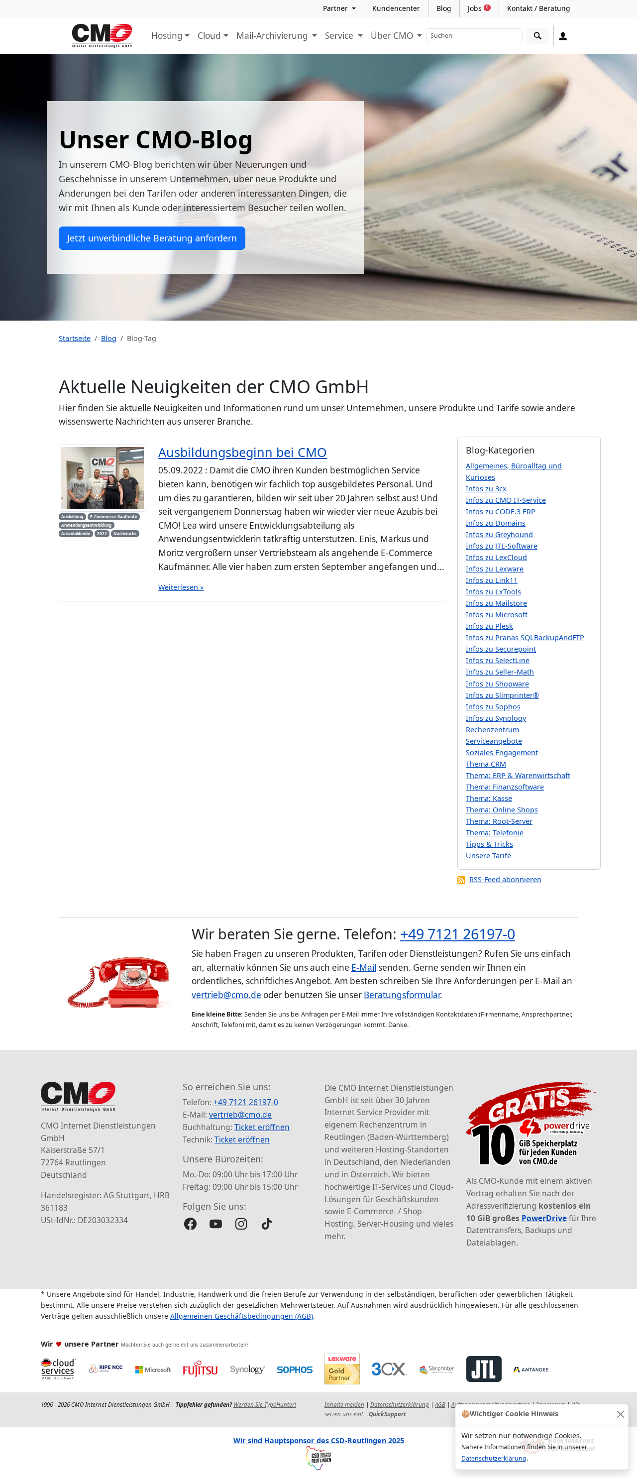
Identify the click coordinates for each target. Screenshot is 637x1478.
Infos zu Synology (496, 718)
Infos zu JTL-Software (501, 546)
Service (340, 35)
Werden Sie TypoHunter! (264, 1404)
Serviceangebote (494, 741)
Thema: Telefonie (495, 832)
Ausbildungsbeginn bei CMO (242, 452)
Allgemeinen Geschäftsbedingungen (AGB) (241, 1316)
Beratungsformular (402, 995)
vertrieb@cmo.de (226, 995)
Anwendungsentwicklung (86, 525)
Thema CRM (486, 764)
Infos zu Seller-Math (500, 672)
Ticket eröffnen (262, 1127)
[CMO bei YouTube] (215, 1224)
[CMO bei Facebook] (190, 1224)
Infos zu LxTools (493, 591)
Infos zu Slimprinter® (502, 695)
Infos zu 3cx (486, 488)
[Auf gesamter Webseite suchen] (537, 36)
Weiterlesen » (181, 587)
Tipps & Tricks (489, 844)
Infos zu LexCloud (496, 557)
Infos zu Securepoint (501, 649)
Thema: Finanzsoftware (505, 787)
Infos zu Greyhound (499, 534)
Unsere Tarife (488, 855)
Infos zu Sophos (493, 706)
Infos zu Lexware (495, 568)
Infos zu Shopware (497, 683)
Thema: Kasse (489, 798)
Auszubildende (75, 533)
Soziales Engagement (502, 752)
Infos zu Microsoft (497, 614)
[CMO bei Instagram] (241, 1224)
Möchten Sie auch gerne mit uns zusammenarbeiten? (184, 1344)
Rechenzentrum (492, 729)
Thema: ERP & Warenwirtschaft (518, 775)
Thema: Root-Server (499, 821)
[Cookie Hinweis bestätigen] (620, 1414)
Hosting (167, 35)
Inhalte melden (344, 1404)
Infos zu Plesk (489, 626)
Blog (443, 8)
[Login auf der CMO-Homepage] (563, 36)
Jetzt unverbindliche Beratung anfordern (152, 238)
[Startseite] (102, 35)
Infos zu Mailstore (496, 603)
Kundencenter (396, 8)
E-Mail (363, 967)
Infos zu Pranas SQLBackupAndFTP (525, 637)
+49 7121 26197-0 (457, 933)
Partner (336, 8)
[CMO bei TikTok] (266, 1224)
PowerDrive (544, 1218)
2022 (102, 533)
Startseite (75, 338)
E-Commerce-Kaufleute (113, 516)
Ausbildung (72, 516)
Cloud (209, 35)
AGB (440, 1404)
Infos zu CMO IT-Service (506, 500)
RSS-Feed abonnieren (505, 879)
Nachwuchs (124, 533)
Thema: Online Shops (502, 809)
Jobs (478, 8)
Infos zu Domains (496, 523)
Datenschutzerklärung (494, 1458)
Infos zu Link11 (492, 580)
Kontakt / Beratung (538, 8)
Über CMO (393, 35)
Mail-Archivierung (273, 35)
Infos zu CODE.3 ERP (500, 511)
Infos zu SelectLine (498, 660)
